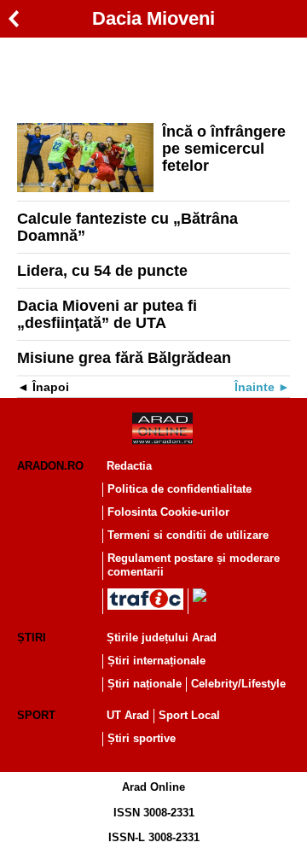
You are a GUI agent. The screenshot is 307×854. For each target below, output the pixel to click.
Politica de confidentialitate (179, 489)
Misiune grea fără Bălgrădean (124, 357)
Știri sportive (141, 738)
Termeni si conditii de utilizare (188, 535)
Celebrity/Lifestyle (238, 683)
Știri (31, 637)
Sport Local (189, 715)
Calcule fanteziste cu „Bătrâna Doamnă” (127, 227)
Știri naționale (144, 683)
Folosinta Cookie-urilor (168, 512)
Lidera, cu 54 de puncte (102, 270)
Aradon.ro (50, 465)
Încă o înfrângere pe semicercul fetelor (224, 148)
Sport (36, 715)
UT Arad (128, 715)
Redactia (129, 465)
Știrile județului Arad (162, 637)
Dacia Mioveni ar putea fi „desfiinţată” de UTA (107, 314)
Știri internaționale (156, 660)
